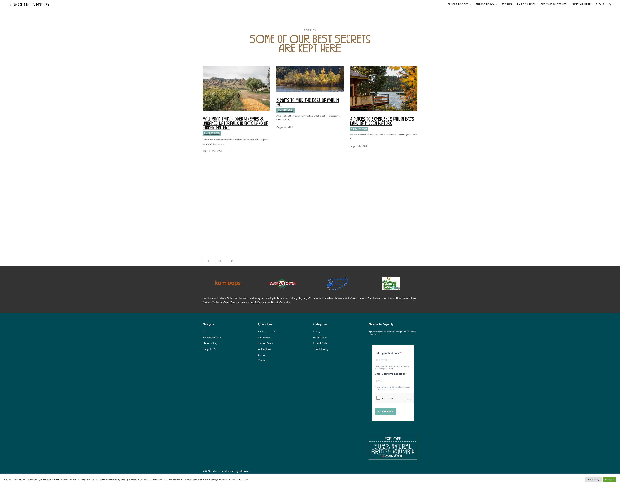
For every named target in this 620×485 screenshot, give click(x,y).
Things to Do (485, 4)
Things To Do (209, 349)
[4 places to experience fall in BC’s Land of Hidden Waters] (383, 88)
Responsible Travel (554, 4)
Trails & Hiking (320, 349)
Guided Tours (320, 337)
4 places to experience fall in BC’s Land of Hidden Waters (382, 121)
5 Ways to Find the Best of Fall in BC (307, 102)
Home (206, 332)
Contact (262, 360)
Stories (507, 4)
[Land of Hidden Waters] (29, 4)
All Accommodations (268, 332)
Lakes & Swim (320, 343)
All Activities (264, 337)
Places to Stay (458, 4)
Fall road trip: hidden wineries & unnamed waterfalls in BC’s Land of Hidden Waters (235, 123)
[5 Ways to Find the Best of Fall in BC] (310, 79)
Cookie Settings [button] (593, 479)
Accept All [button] (609, 479)
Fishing (316, 332)
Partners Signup (266, 343)
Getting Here (582, 4)
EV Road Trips (526, 4)
